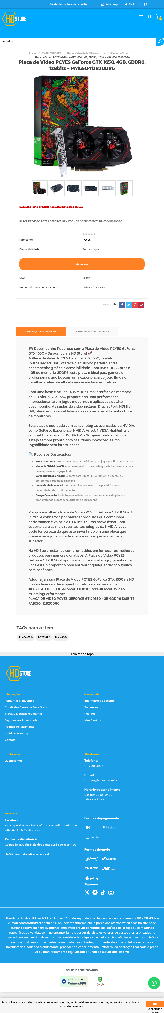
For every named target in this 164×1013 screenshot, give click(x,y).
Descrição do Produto (41, 331)
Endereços (91, 707)
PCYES (87, 240)
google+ (141, 305)
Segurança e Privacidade (21, 720)
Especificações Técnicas (92, 331)
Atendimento (92, 754)
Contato (10, 739)
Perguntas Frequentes (19, 700)
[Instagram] (146, 4)
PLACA (23, 637)
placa (58, 637)
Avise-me (82, 264)
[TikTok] (103, 892)
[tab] (41, 331)
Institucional (12, 754)
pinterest (135, 305)
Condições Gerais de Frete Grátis (26, 707)
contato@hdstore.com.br (100, 780)
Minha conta (91, 694)
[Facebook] (95, 892)
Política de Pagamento (20, 726)
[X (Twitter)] (87, 892)
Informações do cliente (99, 700)
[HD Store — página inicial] (22, 673)
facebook (122, 305)
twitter (129, 305)
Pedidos (89, 713)
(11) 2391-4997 (93, 765)
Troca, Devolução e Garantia (23, 713)
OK (155, 1004)
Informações (12, 694)
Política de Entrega (17, 733)
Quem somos (13, 760)
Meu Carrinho (158, 16)
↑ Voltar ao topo (82, 653)
